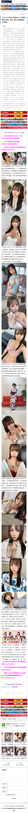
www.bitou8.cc (17, 132)
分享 (20, 693)
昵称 (5, 784)
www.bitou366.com (7, 687)
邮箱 (5, 787)
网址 (4, 791)
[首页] (26, 802)
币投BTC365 (18, 725)
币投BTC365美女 (10, 4)
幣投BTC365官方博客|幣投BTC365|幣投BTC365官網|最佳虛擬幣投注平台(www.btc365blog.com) (13, 675)
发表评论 (23, 14)
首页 (3, 4)
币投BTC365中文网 (15, 806)
